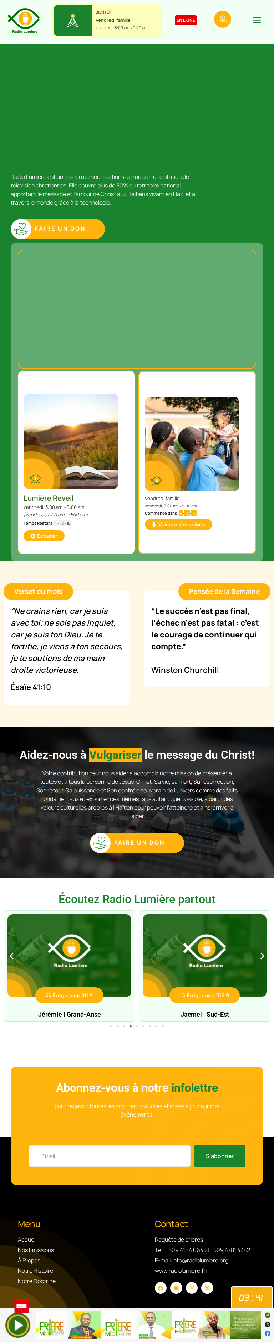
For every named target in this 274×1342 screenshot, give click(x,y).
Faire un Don (60, 228)
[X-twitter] (207, 1288)
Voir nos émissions (181, 524)
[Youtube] (176, 1288)
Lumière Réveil (48, 498)
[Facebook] (161, 1288)
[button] (257, 22)
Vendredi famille (113, 20)
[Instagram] (192, 1288)
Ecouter (47, 536)
